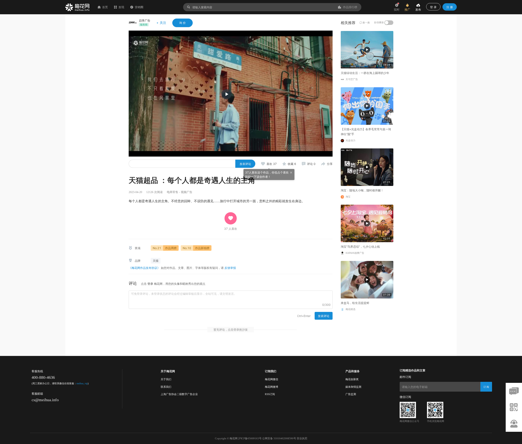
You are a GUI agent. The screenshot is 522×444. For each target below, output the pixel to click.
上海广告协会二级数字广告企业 (179, 394)
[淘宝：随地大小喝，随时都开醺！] (367, 167)
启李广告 (144, 20)
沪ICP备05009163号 (250, 438)
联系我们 (166, 386)
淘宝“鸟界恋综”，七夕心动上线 (360, 246)
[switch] (388, 22)
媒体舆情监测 (353, 386)
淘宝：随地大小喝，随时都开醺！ (362, 190)
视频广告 (186, 192)
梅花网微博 (271, 386)
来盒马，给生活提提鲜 (355, 303)
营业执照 (302, 438)
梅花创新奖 (352, 379)
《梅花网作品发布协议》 (144, 267)
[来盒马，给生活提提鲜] (367, 279)
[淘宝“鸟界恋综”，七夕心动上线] (367, 223)
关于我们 (166, 379)
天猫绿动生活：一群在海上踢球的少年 (365, 73)
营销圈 (139, 7)
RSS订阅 (270, 394)
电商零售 (172, 192)
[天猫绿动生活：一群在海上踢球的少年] (367, 49)
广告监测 (350, 394)
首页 (105, 7)
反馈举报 (230, 267)
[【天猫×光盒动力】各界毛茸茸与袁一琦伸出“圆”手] (367, 105)
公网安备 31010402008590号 (279, 438)
